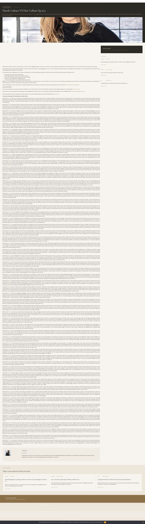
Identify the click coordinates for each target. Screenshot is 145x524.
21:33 (9, 249)
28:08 (9, 299)
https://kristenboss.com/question (72, 84)
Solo (101, 80)
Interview (102, 69)
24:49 (9, 274)
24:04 (9, 268)
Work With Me (87, 1)
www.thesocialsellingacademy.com (78, 91)
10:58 (9, 180)
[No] (143, 522)
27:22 (9, 293)
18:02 (9, 224)
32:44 (9, 330)
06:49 (9, 148)
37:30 (9, 366)
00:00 (9, 98)
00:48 (9, 104)
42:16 (9, 397)
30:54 (9, 318)
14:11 (9, 199)
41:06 (9, 391)
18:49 (9, 230)
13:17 (9, 193)
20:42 (9, 243)
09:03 (9, 167)
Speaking (93, 1)
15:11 (8, 205)
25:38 (9, 280)
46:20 (9, 429)
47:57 (9, 440)
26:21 (9, 286)
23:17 (9, 262)
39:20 (9, 379)
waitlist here (56, 94)
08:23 (9, 160)
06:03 (9, 142)
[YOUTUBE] (75, 515)
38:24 (9, 373)
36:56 (9, 361)
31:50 (9, 324)
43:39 (9, 409)
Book (103, 1)
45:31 (9, 422)
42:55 (9, 404)
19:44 (9, 237)
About (81, 1)
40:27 (9, 386)
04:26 (9, 129)
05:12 (9, 135)
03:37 (9, 123)
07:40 (9, 154)
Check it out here (76, 89)
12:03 (9, 187)
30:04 (9, 311)
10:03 (9, 173)
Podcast (98, 1)
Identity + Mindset (109, 69)
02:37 (9, 117)
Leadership (12, 476)
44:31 (9, 415)
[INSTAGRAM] (70, 515)
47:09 (9, 435)
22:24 (9, 255)
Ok (105, 522)
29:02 (9, 305)
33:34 (9, 336)
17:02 (9, 218)
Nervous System (108, 80)
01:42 (9, 110)
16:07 (9, 212)
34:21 (9, 343)
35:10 (9, 349)
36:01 (9, 355)
